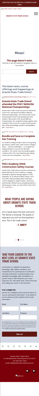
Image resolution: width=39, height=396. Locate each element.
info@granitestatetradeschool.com (22, 363)
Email (4, 304)
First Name (24, 304)
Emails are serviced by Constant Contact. (15, 328)
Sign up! (19, 334)
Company (23, 313)
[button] (18, 240)
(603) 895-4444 (21, 361)
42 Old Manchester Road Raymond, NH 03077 (20, 358)
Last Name (5, 313)
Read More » (10, 127)
